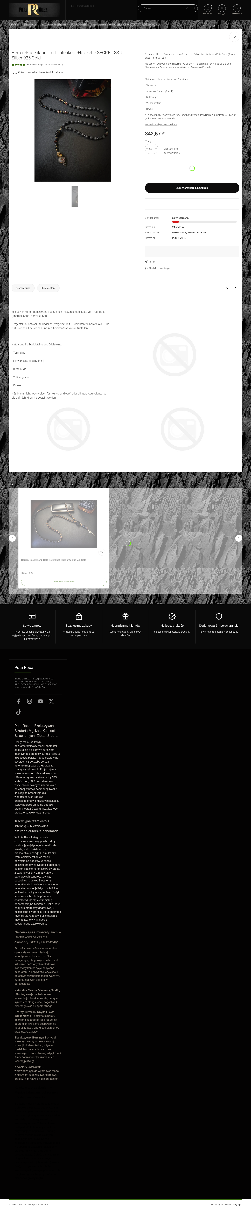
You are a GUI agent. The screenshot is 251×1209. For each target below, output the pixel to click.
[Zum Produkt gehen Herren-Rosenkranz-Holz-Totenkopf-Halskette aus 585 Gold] (64, 524)
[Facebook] (19, 701)
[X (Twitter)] (51, 701)
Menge (148, 141)
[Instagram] (29, 701)
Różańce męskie (78, 24)
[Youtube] (40, 701)
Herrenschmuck (30, 24)
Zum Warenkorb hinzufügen (192, 187)
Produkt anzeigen (63, 581)
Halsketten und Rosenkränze (54, 24)
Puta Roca (13, 24)
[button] (194, 8)
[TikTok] (19, 712)
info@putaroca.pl (85, 5)
